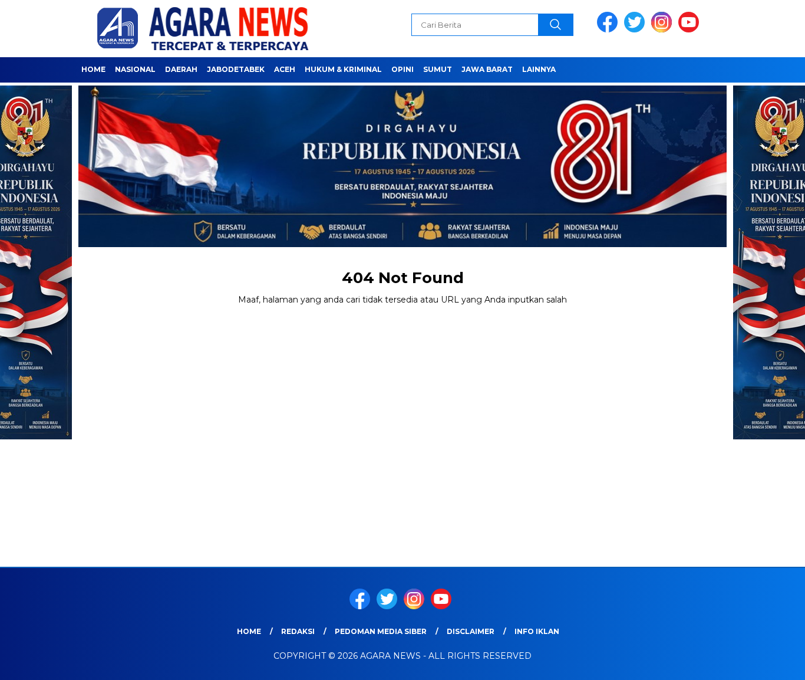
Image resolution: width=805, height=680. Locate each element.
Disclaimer (470, 631)
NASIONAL (135, 69)
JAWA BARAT (487, 69)
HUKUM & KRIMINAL (343, 69)
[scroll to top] (771, 662)
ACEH (284, 69)
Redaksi (298, 631)
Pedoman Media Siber (381, 631)
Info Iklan (536, 631)
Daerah (181, 69)
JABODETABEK (236, 69)
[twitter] (636, 29)
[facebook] (609, 29)
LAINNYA (539, 69)
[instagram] (663, 29)
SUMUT (437, 69)
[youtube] (690, 29)
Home (93, 69)
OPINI (402, 69)
